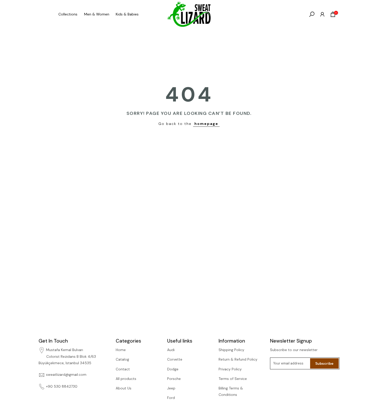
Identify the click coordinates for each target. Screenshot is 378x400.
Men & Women (96, 14)
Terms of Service (233, 378)
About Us (123, 388)
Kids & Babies (127, 14)
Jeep (171, 388)
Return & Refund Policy (238, 359)
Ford (171, 397)
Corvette (174, 359)
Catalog (122, 359)
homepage (206, 123)
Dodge (172, 369)
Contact (123, 369)
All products (126, 378)
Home (121, 349)
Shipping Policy (231, 349)
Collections (67, 14)
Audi (171, 349)
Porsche (174, 378)
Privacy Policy (230, 369)
